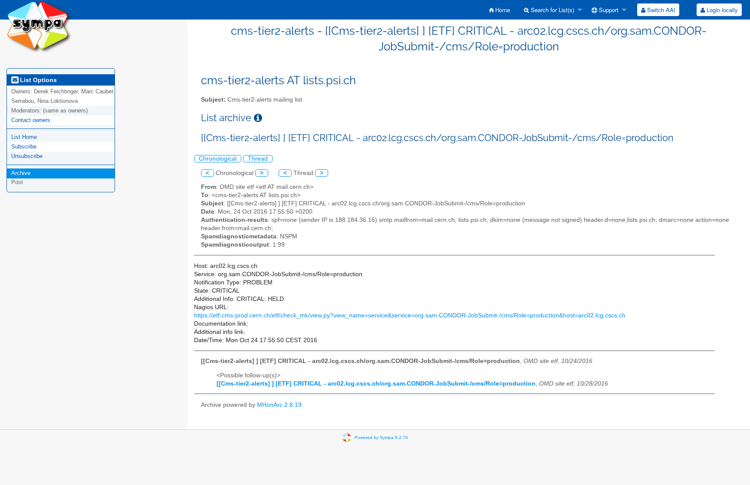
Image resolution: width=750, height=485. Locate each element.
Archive (20, 173)
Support (607, 10)
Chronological (218, 158)
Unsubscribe (27, 156)
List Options (37, 79)
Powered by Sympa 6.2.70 (381, 437)
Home (501, 10)
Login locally (721, 10)
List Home (24, 137)
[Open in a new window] (258, 117)
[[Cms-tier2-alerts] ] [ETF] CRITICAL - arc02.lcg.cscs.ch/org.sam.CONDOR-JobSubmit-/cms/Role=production (376, 383)
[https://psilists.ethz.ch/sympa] (39, 26)
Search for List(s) (551, 10)
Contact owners (30, 120)
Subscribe (23, 146)
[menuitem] (500, 10)
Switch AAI (660, 10)
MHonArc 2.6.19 (279, 405)
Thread (258, 158)
